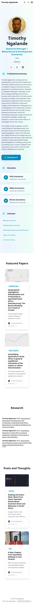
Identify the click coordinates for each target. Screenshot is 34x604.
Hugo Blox (12, 601)
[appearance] (28, 2)
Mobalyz (17, 62)
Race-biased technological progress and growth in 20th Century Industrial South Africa (17, 443)
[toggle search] (24, 2)
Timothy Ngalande (9, 2)
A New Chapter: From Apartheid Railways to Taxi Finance (15, 555)
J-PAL (17, 58)
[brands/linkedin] (23, 67)
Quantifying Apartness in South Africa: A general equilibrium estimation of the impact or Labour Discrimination (16, 361)
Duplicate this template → (24, 601)
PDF (4, 446)
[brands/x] (17, 67)
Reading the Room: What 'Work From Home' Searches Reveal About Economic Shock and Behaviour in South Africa (16, 501)
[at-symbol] (11, 67)
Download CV (12, 157)
